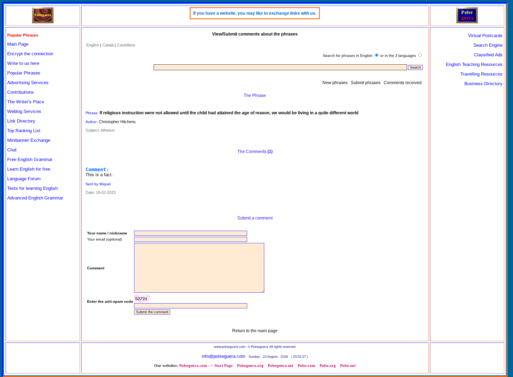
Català (108, 45)
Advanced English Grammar (35, 198)
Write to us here (23, 63)
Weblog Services (24, 111)
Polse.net (348, 365)
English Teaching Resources (474, 64)
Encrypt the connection (30, 53)
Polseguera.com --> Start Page (206, 365)
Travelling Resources (481, 74)
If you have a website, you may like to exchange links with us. (254, 13)
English (92, 45)
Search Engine (488, 45)
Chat (12, 149)
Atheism (107, 130)
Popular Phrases (23, 73)
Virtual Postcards (485, 35)
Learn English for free (28, 169)
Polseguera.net (280, 365)
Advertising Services (28, 82)
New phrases (335, 82)
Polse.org (328, 365)
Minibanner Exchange (28, 140)
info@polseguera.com (223, 356)
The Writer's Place (25, 101)
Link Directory (21, 121)
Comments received (403, 82)
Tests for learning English (32, 188)
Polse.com (306, 365)
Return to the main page (255, 330)
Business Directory (483, 83)
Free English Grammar (30, 159)
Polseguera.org (250, 365)
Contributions (20, 92)
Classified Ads (488, 54)
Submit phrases (365, 82)
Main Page (17, 44)
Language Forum (24, 178)
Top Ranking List (23, 130)
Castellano (126, 45)
